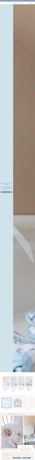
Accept (17, 457)
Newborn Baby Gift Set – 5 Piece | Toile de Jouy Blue (13, 388)
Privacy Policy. (12, 455)
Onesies (2, 449)
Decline (27, 457)
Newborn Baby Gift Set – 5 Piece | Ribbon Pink (6, 388)
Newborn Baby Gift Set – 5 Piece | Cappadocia (21, 388)
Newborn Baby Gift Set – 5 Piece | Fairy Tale (29, 388)
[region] (17, 188)
